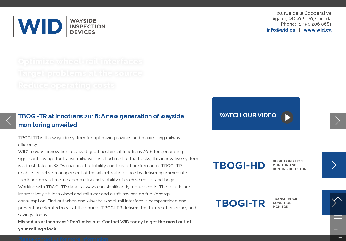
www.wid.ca (318, 30)
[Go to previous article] (8, 121)
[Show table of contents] (338, 217)
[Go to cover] (338, 201)
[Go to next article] (338, 121)
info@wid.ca (281, 30)
